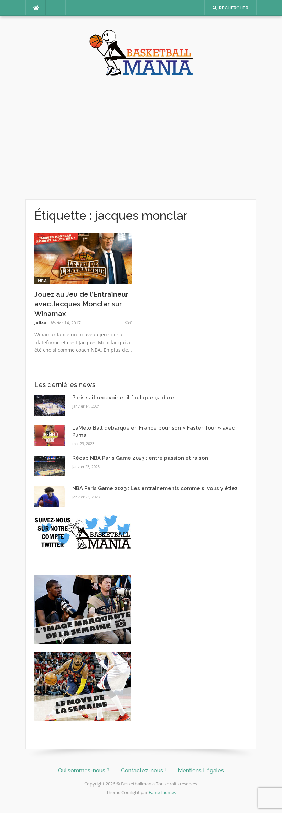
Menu (52, 7)
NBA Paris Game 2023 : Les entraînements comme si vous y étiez (155, 488)
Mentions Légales (201, 770)
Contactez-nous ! (143, 770)
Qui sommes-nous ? (83, 770)
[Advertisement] (141, 137)
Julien (40, 323)
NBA (42, 281)
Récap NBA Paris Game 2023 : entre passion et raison (140, 458)
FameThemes (162, 792)
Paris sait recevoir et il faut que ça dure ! (124, 397)
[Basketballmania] (141, 51)
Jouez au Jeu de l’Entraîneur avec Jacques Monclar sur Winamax (81, 304)
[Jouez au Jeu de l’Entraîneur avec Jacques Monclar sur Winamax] (83, 258)
